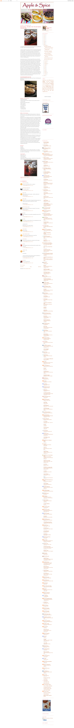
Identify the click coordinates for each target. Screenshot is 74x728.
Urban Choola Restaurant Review (48, 614)
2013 (44, 37)
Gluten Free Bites (46, 558)
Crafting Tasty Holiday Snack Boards (48, 293)
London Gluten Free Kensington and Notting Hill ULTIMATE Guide (48, 215)
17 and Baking (46, 595)
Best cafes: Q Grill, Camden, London (48, 528)
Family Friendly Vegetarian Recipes (47, 696)
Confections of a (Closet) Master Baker (48, 455)
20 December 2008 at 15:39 (28, 204)
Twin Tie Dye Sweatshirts (47, 352)
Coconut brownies (46, 507)
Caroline (24, 238)
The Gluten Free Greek (47, 249)
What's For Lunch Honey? (47, 229)
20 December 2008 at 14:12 (28, 196)
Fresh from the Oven (46, 655)
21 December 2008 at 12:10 (28, 247)
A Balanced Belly (46, 203)
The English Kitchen (46, 153)
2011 (44, 40)
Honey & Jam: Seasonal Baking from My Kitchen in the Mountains (48, 541)
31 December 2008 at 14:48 (28, 262)
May (45, 68)
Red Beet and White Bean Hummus (48, 621)
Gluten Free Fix (46, 543)
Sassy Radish (45, 421)
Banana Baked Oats (46, 148)
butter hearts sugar (46, 577)
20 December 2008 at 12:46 (28, 190)
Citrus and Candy (46, 693)
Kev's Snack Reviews (47, 365)
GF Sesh (45, 368)
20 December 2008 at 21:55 (28, 226)
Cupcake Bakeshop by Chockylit (48, 253)
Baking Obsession (46, 566)
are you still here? (46, 656)
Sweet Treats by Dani (25, 187)
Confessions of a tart (46, 668)
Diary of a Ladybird (46, 633)
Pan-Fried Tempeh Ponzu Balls (47, 145)
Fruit (53, 85)
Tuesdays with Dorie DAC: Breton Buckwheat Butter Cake (48, 177)
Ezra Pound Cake (46, 573)
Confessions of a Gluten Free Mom (48, 303)
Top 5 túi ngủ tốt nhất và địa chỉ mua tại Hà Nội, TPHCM (48, 335)
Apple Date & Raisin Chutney (48, 59)
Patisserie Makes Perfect (47, 313)
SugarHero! (45, 239)
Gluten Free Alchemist (47, 213)
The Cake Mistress (46, 427)
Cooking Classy (46, 186)
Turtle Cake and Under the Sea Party (48, 412)
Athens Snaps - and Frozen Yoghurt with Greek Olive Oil (48, 640)
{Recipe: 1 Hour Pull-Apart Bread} (48, 514)
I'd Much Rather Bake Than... (48, 522)
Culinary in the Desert (47, 592)
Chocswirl (45, 636)
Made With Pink (46, 483)
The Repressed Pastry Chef (47, 688)
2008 (44, 44)
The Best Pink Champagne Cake (47, 484)
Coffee (50, 82)
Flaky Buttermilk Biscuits (47, 390)
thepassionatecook (46, 629)
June (45, 67)
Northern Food (46, 582)
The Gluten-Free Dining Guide (48, 467)
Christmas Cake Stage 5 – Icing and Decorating (48, 49)
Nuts (43, 88)
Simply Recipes (46, 354)
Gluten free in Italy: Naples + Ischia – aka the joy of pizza (48, 462)
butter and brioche (46, 418)
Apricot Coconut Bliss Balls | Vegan (48, 230)
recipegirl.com (46, 165)
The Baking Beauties (46, 323)
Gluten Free (48, 86)
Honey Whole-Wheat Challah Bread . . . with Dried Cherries (48, 600)
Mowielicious (45, 533)
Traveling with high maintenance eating (48, 580)
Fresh (44, 476)
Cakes (44, 81)
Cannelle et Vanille (46, 623)
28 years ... (45, 441)
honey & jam (45, 539)
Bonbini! (45, 424)
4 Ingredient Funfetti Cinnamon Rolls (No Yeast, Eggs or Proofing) (48, 159)
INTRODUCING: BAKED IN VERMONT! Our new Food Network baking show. (48, 457)
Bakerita (45, 265)
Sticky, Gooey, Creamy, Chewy (48, 246)
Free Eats (45, 289)
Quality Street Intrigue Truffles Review (48, 366)
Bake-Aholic (45, 326)
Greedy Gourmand (46, 611)
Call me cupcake (46, 499)
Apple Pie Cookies (46, 263)
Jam (46, 87)
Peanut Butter (50, 88)
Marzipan (45, 380)
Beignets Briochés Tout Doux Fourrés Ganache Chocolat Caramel (48, 363)
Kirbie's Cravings (46, 157)
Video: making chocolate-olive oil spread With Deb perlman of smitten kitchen (48, 219)
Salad (46, 89)
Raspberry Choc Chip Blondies (47, 577)
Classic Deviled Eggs (46, 378)
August (45, 64)
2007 (44, 75)
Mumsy (24, 198)
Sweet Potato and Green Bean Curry (48, 180)
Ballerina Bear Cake (46, 634)
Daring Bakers (47, 83)
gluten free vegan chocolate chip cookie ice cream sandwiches (48, 346)
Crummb (45, 658)
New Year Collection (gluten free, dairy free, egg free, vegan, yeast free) (48, 548)
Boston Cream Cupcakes (47, 646)
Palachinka (45, 516)
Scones (48, 89)
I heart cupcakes (46, 605)
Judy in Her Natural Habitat (48, 661)
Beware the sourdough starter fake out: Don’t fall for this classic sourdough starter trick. (48, 184)
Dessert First (45, 316)
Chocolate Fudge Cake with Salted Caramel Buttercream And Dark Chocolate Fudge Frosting (48, 563)
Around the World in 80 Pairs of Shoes (48, 257)
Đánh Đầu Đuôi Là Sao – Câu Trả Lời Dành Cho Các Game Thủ (48, 290)
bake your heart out (46, 683)
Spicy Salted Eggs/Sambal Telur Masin (48, 491)
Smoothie (51, 89)
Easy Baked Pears (46, 324)
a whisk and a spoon (46, 175)
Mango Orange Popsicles (47, 384)
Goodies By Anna (46, 371)
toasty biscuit (45, 679)
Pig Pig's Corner (46, 550)
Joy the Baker (46, 341)
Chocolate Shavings (46, 408)
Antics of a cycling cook (47, 664)
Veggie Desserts (46, 200)
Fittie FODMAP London (47, 286)
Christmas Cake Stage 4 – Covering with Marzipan (48, 54)
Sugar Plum (45, 402)
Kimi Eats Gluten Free (47, 319)
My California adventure (46, 387)
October (45, 62)
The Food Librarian (25, 206)
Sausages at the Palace (46, 675)
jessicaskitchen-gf (46, 405)
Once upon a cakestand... (47, 692)
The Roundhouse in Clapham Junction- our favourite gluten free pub (48, 559)
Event (48, 84)
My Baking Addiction (47, 171)
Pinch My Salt (46, 377)
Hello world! (45, 369)
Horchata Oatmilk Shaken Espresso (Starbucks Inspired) (48, 266)
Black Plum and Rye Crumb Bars (48, 419)
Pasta (47, 88)
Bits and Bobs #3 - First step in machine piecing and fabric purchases (48, 497)
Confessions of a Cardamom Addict (48, 440)
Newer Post (21, 266)
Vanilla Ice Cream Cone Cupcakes (48, 586)
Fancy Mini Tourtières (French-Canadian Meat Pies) (47, 317)
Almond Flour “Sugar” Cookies (47, 544)
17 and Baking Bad (46, 596)
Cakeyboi (45, 443)
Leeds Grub (45, 674)
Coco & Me (45, 464)
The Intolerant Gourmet (47, 546)
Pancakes (45, 88)
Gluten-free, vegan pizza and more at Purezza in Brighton (48, 468)
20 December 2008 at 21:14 (28, 221)
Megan (24, 192)
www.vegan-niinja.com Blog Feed (48, 358)
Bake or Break (46, 161)
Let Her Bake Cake (46, 681)
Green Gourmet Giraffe (47, 207)
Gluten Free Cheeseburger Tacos (47, 287)
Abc (44, 247)
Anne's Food (45, 275)
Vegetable (44, 91)
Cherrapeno (45, 553)
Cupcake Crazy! (46, 525)
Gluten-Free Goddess (47, 269)
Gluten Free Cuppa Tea (47, 236)
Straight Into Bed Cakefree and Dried (48, 480)
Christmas (44, 82)
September (45, 63)
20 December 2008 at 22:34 (28, 231)
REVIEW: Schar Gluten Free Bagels (48, 375)
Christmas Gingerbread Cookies (48, 57)
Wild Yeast (45, 447)
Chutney (47, 82)
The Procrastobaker (46, 608)
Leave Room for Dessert (47, 411)
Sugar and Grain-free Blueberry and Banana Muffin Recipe (48, 511)
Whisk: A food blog (46, 651)
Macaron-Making (46, 403)
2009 (44, 42)
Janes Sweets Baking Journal (48, 598)
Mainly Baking (46, 330)
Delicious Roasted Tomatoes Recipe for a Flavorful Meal (48, 328)
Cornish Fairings (46, 397)
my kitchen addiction (47, 503)
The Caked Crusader (46, 506)
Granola (52, 86)
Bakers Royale (46, 293)
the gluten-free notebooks (47, 616)
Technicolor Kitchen (46, 337)
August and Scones (46, 211)
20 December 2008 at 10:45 (28, 185)
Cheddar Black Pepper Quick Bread (48, 151)
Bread (50, 80)
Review (44, 89)
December (45, 45)
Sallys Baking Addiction (47, 168)
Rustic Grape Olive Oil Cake (47, 190)
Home (31, 266)
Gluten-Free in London (47, 460)
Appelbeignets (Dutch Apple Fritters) (48, 571)
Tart (44, 90)
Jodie (23, 260)
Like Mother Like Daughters (48, 242)
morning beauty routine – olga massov (48, 422)
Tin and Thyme (46, 179)
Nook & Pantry (46, 626)
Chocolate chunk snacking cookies (48, 431)
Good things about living (47, 687)
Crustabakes (45, 383)
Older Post (39, 266)
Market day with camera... (47, 593)
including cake (46, 602)
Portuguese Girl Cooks (47, 677)
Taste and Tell (46, 150)
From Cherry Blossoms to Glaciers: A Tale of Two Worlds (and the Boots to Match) (48, 259)
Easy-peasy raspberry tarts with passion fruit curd (47, 631)
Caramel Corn (45, 662)
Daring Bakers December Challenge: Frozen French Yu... (48, 47)
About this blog (45, 649)
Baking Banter (46, 182)
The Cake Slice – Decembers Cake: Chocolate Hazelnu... (48, 51)
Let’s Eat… (45, 504)
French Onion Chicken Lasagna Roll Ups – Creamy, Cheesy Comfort (48, 244)
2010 (44, 41)
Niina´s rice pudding (46, 359)
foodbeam (45, 307)
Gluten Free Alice (46, 196)
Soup (53, 89)
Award (43, 80)
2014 (44, 36)
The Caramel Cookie (47, 272)
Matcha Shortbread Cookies (47, 474)
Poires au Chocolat (46, 556)
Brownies (52, 80)
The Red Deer (45, 496)
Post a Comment (22, 265)
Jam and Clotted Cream (47, 396)
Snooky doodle (25, 182)
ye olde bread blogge (46, 648)
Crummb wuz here (46, 659)
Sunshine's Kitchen (46, 282)
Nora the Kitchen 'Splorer (47, 684)
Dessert (52, 83)
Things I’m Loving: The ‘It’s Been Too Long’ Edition (48, 574)
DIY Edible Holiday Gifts (47, 296)
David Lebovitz (46, 217)
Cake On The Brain (46, 414)
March (45, 71)
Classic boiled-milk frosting (47, 643)
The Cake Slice (51, 90)
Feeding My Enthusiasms (47, 210)
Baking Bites (45, 310)
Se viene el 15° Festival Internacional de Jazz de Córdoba (48, 284)
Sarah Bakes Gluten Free (47, 345)
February (45, 72)
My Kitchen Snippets (46, 490)
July (45, 66)
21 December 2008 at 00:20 (28, 236)
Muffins (52, 87)
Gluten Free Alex (46, 433)
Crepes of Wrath (46, 473)
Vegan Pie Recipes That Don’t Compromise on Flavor (47, 273)
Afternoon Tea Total (46, 509)
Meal (50, 87)
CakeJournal (45, 298)
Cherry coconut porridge (46, 611)
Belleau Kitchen (46, 334)
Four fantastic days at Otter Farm (47, 481)
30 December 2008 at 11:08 (28, 257)
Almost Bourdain (46, 570)
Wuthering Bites (46, 451)
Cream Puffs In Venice (47, 437)
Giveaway (44, 86)
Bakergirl (45, 588)
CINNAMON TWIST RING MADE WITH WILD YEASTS (48, 416)
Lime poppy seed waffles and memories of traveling (47, 339)
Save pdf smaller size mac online (47, 471)
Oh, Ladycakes (46, 430)
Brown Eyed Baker (46, 142)
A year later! (45, 425)
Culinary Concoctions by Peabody (47, 233)
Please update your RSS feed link (48, 624)
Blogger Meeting (47, 80)
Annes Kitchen (46, 680)
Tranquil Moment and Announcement (48, 477)
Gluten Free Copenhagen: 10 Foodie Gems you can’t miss (48, 251)
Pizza (53, 88)
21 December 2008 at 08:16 (28, 241)
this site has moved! (46, 531)
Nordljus (45, 639)
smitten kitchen (46, 192)
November (45, 60)
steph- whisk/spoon (25, 233)
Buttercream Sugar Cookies (47, 240)
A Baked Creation (46, 493)
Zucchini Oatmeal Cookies (47, 187)
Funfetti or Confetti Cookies (47, 400)
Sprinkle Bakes (46, 189)
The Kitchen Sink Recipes (47, 278)
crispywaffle (45, 642)
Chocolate (52, 81)
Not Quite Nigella (46, 225)
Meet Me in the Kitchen (47, 620)
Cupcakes (44, 83)
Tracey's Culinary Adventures (48, 685)
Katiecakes (45, 262)
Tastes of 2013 (45, 583)
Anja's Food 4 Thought (47, 689)
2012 (44, 38)
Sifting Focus (45, 389)
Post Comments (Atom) (27, 268)
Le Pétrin (45, 361)
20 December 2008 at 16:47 (28, 210)
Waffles (47, 91)
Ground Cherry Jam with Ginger (47, 381)
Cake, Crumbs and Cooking (47, 585)
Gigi (23, 212)
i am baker (45, 470)
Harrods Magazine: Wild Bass (47, 534)
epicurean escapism (46, 513)
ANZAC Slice (45, 428)
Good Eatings (45, 295)
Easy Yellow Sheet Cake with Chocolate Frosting (47, 173)
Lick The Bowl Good (46, 519)
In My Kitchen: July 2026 (47, 208)
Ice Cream (44, 87)
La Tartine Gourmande (47, 392)
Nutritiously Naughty (47, 375)
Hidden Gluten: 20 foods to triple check (48, 406)
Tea (46, 90)
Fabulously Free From (47, 386)
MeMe (48, 87)
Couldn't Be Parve (46, 671)
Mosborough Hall (46, 349)
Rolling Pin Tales (46, 645)
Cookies (52, 82)
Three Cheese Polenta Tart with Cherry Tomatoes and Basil (48, 568)
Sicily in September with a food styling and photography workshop (48, 394)
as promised (45, 627)
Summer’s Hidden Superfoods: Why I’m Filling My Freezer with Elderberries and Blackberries (48, 205)
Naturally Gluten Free (47, 486)
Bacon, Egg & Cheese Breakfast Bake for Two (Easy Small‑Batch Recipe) (48, 155)
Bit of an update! (46, 537)
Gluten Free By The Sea (47, 536)
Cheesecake (47, 81)
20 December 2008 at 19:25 (28, 216)
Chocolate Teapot (46, 691)
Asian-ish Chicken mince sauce (47, 276)
